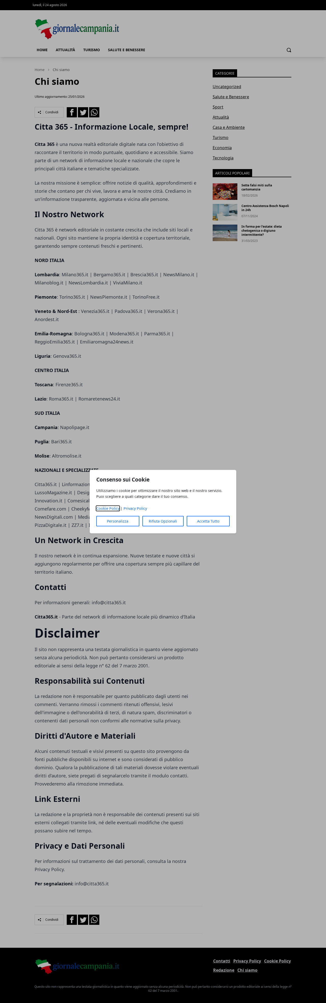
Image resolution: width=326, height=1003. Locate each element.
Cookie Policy (107, 508)
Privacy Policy (135, 508)
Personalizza (117, 521)
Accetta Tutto (208, 521)
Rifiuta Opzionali (163, 521)
